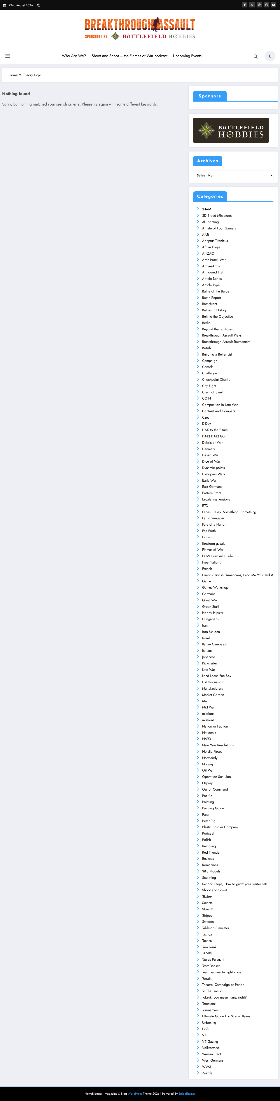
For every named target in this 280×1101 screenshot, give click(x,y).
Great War (209, 600)
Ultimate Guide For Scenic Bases (226, 1016)
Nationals (209, 732)
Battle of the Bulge (215, 291)
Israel (206, 638)
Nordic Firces (212, 751)
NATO (206, 738)
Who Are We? (74, 56)
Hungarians (210, 619)
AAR (205, 234)
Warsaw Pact (211, 1054)
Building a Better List (217, 354)
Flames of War (212, 549)
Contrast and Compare (218, 411)
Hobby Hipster (212, 612)
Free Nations (211, 562)
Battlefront (209, 303)
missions (208, 713)
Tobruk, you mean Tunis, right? (224, 997)
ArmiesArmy (211, 266)
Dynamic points (213, 467)
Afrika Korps (211, 247)
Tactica (207, 934)
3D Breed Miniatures (217, 215)
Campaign (209, 360)
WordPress (135, 1093)
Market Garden (213, 694)
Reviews (208, 858)
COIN (206, 398)
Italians (207, 650)
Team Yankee (211, 965)
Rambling (209, 846)
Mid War (208, 707)
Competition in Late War (220, 404)
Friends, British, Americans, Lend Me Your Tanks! (237, 575)
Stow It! (207, 909)
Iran (205, 625)
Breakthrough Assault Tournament (226, 341)
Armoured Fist (212, 272)
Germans (208, 593)
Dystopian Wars (213, 474)
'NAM (206, 209)
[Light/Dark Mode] (269, 56)
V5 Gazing (210, 1041)
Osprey (207, 783)
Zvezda (207, 1073)
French (207, 568)
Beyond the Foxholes (217, 329)
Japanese (208, 656)
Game (206, 581)
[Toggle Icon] (7, 56)
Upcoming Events (187, 56)
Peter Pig (208, 820)
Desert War (210, 455)
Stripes (207, 915)
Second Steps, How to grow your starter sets (234, 883)
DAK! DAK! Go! (214, 436)
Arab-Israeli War (214, 259)
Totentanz (208, 1003)
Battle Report (211, 297)
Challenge (209, 373)
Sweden (208, 921)
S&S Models (211, 871)
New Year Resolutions (218, 745)
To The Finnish (212, 991)
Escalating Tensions (216, 499)
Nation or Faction (215, 726)
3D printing (210, 221)
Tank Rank (209, 947)
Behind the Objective (217, 316)
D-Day (206, 423)
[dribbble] (259, 4)
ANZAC (208, 253)
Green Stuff (210, 606)
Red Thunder (211, 852)
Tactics (207, 940)
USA (205, 1028)
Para (205, 814)
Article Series (212, 278)
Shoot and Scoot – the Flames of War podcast (129, 56)
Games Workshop (215, 587)
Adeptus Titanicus (215, 240)
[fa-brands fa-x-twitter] (252, 4)
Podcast (208, 833)
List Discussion (212, 682)
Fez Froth (209, 530)
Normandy (209, 757)
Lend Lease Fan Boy (216, 675)
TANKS (207, 953)
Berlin (206, 322)
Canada (208, 366)
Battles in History (214, 310)
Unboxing (209, 1022)
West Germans (212, 1060)
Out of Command (215, 789)
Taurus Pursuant (213, 959)
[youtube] (273, 4)
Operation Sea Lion (216, 776)
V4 (204, 1035)
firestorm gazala (214, 543)
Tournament (210, 1010)
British (206, 348)
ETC (205, 505)
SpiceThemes (187, 1093)
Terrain (207, 978)
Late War (208, 669)
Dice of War (211, 461)
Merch (206, 701)
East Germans (212, 486)
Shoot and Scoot (214, 890)
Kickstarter (209, 663)
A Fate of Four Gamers (219, 228)
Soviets (207, 902)
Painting (208, 801)
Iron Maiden (211, 631)
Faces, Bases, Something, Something (229, 511)
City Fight (209, 385)
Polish (206, 839)
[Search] (255, 56)
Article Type (211, 284)
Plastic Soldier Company (220, 827)
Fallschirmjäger (213, 518)
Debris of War (212, 442)
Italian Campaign (214, 644)
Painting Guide (213, 808)
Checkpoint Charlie (216, 379)
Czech (206, 417)
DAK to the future (215, 429)
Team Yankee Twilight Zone (221, 972)
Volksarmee (210, 1047)
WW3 (206, 1066)
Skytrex (207, 896)
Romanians (210, 864)
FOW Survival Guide (217, 555)
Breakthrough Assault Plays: (222, 335)
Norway (208, 764)
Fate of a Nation (214, 524)
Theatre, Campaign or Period (223, 984)
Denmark (208, 448)
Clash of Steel (212, 392)
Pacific (207, 795)
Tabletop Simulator (215, 927)
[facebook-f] (244, 4)
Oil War (208, 770)
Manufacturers (212, 688)
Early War (209, 480)
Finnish (207, 537)
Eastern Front (211, 492)
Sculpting (209, 877)
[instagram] (266, 4)
